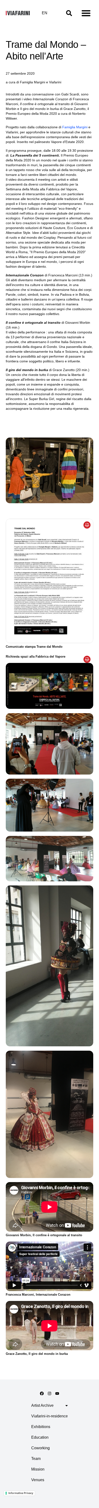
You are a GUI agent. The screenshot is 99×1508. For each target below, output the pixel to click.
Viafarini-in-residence (49, 1416)
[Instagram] (49, 1393)
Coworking (40, 1448)
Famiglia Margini (74, 127)
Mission (37, 1469)
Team (36, 1459)
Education (40, 1437)
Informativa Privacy (20, 1493)
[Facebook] (42, 1393)
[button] (86, 13)
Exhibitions (40, 1427)
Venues (37, 1480)
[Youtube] (57, 1393)
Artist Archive (42, 1405)
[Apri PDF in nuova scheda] (87, 525)
